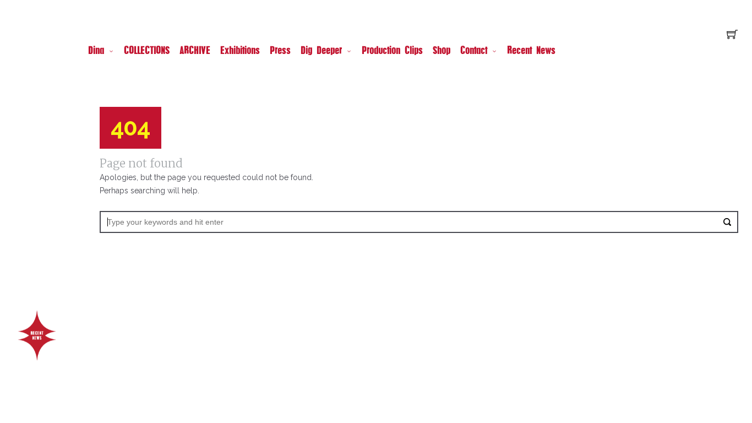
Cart (732, 35)
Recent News (531, 51)
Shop (441, 51)
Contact (473, 51)
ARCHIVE (194, 51)
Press (280, 51)
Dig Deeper (321, 51)
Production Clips (392, 51)
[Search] (727, 222)
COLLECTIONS (147, 51)
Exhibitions (240, 51)
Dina (96, 51)
